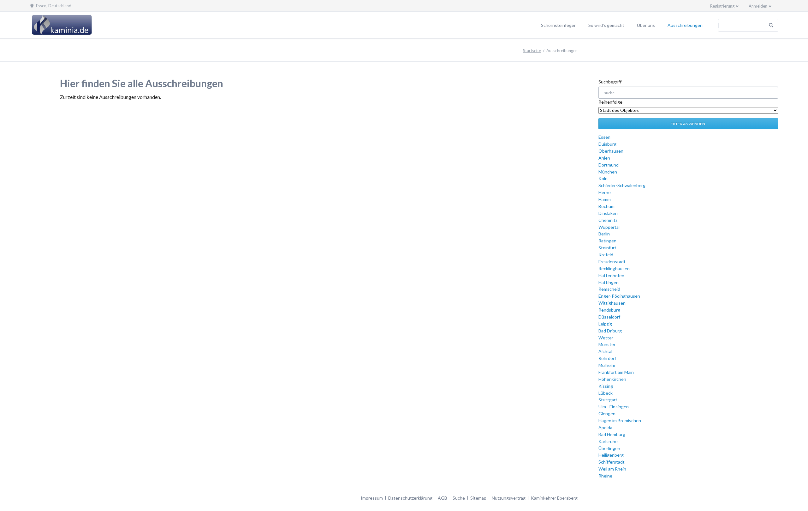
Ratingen (607, 240)
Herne (604, 192)
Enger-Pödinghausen (619, 296)
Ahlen (604, 158)
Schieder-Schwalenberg (621, 185)
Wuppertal (609, 227)
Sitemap (478, 498)
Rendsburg (609, 310)
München (607, 171)
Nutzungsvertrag (509, 498)
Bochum (606, 206)
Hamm (604, 199)
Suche (459, 498)
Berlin (604, 233)
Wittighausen (612, 303)
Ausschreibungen (685, 25)
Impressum (372, 498)
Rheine (605, 475)
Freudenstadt (612, 261)
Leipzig (605, 323)
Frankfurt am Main (616, 372)
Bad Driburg (610, 330)
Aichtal (605, 351)
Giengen (606, 413)
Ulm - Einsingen (613, 406)
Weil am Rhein (612, 468)
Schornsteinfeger (558, 25)
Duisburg (607, 144)
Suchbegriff (609, 81)
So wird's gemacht (606, 25)
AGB (442, 498)
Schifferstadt (611, 462)
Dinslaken (608, 213)
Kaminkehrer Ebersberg (554, 498)
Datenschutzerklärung (410, 498)
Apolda (605, 427)
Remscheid (609, 289)
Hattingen (608, 282)
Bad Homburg (611, 434)
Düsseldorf (609, 316)
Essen (604, 137)
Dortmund (608, 164)
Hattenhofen (611, 275)
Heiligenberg (611, 455)
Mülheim (606, 365)
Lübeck (605, 393)
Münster (606, 344)
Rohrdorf (607, 358)
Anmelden (758, 6)
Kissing (605, 386)
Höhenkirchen (612, 379)
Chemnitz (607, 220)
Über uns (646, 25)
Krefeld (605, 254)
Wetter (605, 337)
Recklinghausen (614, 268)
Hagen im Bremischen (619, 420)
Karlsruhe (608, 441)
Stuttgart (607, 399)
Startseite (532, 50)
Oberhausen (610, 151)
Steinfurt (607, 247)
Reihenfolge (610, 102)
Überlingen (609, 448)
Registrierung (722, 6)
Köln (603, 178)
